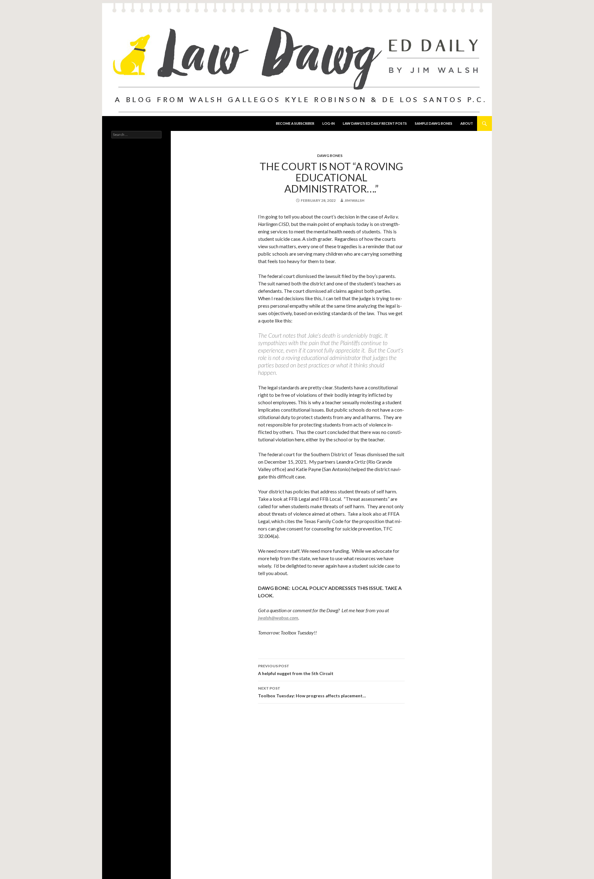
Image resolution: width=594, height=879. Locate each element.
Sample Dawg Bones (433, 123)
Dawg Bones (329, 155)
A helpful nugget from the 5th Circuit (296, 670)
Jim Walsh (354, 200)
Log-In (328, 123)
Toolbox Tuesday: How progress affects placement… (312, 692)
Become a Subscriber (295, 123)
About (466, 123)
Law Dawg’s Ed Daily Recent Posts (375, 123)
